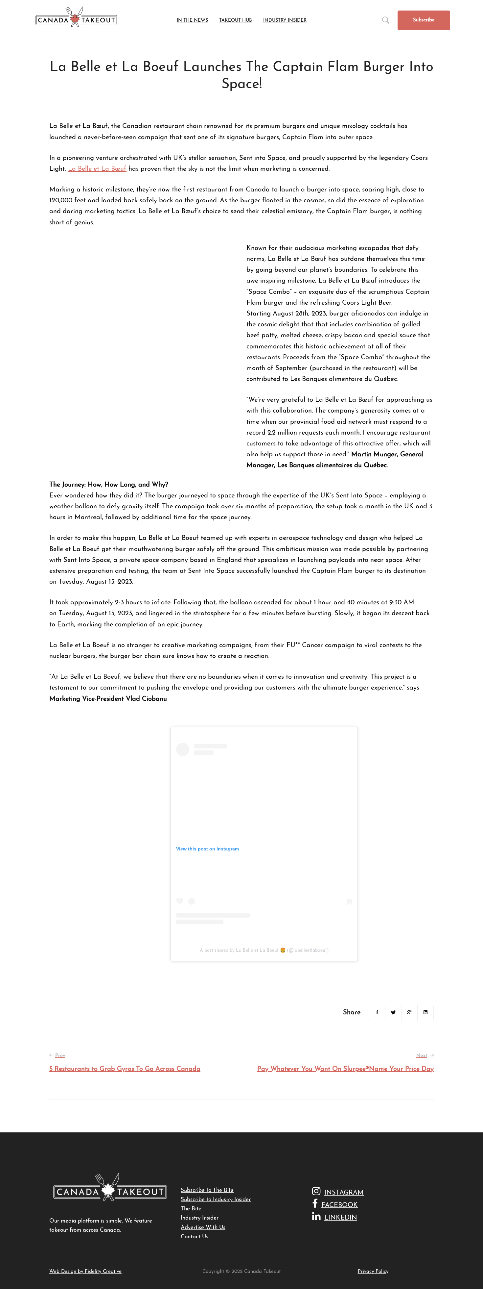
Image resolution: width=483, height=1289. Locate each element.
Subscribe (424, 20)
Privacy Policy (373, 1271)
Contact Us (194, 1237)
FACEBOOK (339, 1205)
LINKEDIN (340, 1218)
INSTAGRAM (344, 1193)
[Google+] (409, 1013)
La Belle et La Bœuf (97, 169)
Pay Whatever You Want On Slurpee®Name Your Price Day (345, 1063)
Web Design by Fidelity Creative (85, 1271)
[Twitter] (393, 1013)
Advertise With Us (203, 1227)
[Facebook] (377, 1013)
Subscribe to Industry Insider (216, 1199)
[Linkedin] (425, 1013)
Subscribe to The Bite (207, 1190)
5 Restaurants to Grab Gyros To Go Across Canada (124, 1063)
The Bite (191, 1209)
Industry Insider (199, 1218)
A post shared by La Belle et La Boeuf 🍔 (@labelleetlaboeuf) (264, 950)
